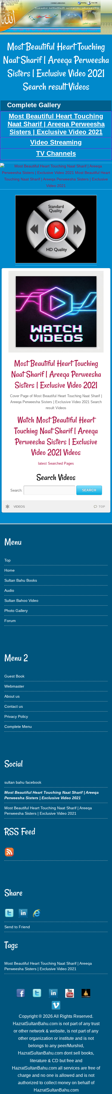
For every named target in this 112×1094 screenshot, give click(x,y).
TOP (102, 506)
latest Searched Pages (56, 463)
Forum (10, 620)
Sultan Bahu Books (20, 580)
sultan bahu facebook (22, 782)
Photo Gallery (16, 610)
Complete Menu (18, 726)
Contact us (13, 706)
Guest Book (14, 676)
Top (7, 560)
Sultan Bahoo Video (21, 600)
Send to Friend (17, 927)
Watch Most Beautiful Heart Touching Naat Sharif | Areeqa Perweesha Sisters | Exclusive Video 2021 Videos (56, 436)
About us (12, 696)
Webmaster (14, 686)
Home (9, 570)
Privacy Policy (16, 716)
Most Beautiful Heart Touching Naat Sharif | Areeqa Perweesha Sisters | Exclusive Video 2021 (56, 374)
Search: (17, 490)
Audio (9, 590)
